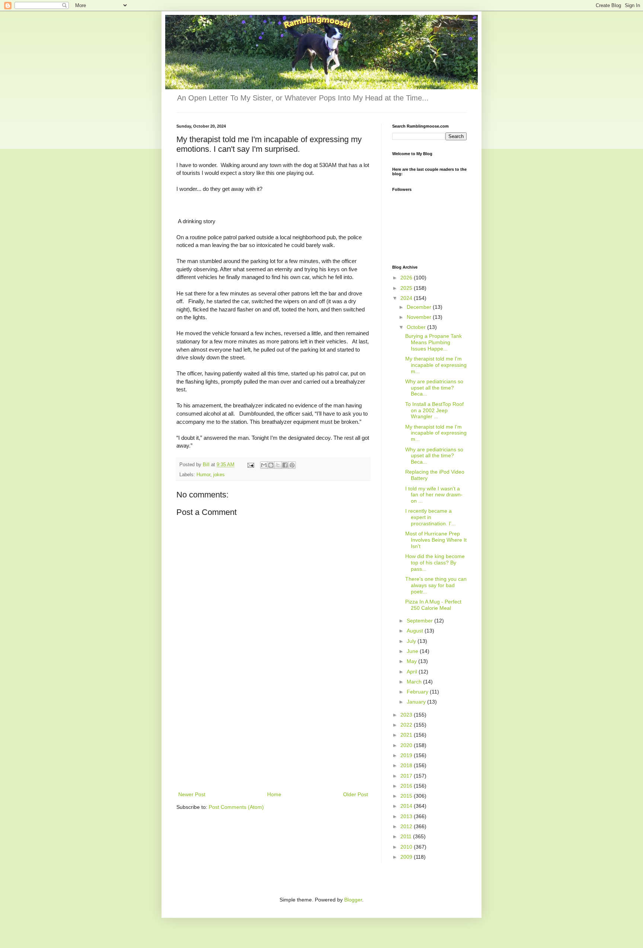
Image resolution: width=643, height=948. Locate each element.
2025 (407, 288)
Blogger (353, 900)
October (417, 327)
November (420, 317)
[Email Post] (250, 464)
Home (274, 794)
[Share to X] (278, 465)
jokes (219, 474)
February (418, 692)
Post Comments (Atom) (236, 807)
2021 (407, 735)
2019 (407, 755)
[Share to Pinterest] (292, 465)
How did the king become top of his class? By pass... (435, 562)
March (415, 682)
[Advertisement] (273, 734)
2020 (407, 745)
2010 (407, 847)
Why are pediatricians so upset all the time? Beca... (434, 387)
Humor (203, 474)
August (416, 631)
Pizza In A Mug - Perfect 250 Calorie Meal (433, 605)
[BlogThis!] (271, 465)
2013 (407, 816)
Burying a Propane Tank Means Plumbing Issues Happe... (433, 342)
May (412, 661)
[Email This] (264, 465)
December (420, 307)
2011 (406, 836)
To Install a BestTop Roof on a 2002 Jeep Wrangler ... (434, 410)
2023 (407, 715)
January (417, 702)
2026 (407, 278)
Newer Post (191, 794)
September (420, 621)
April (413, 672)
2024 (407, 298)
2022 (407, 725)
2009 (407, 857)
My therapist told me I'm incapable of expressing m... (436, 365)
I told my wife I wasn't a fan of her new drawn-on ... (434, 495)
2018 (407, 765)
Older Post (355, 794)
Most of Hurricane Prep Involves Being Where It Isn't (436, 540)
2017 (407, 776)
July (412, 641)
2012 (407, 826)
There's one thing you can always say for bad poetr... (436, 585)
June (413, 651)
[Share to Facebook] (285, 465)
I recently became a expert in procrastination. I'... (430, 517)
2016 (407, 786)
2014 (407, 806)
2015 (407, 796)
